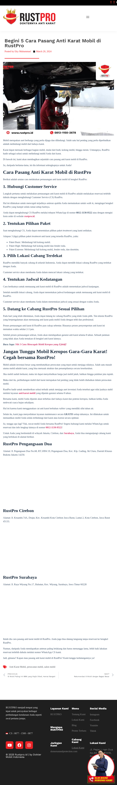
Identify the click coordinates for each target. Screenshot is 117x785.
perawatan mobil (35, 667)
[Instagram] (29, 745)
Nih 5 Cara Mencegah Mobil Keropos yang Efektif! (41, 344)
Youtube (94, 725)
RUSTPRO (56, 714)
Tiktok (93, 731)
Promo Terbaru (79, 730)
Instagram (94, 714)
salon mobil (49, 667)
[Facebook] (19, 745)
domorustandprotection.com (63, 751)
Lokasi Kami (78, 720)
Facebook (94, 720)
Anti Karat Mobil (17, 667)
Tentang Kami (78, 714)
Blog (74, 725)
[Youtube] (9, 745)
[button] (87, 16)
